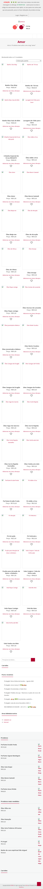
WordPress (21, 887)
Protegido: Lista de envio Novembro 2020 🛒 (17, 703)
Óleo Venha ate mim (31, 464)
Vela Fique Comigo (11, 608)
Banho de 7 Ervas (31, 86)
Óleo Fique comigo (11, 311)
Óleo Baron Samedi (32, 196)
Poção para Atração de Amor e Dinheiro (11, 572)
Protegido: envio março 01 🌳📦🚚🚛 (15, 685)
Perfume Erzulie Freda (11, 501)
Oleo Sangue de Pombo (31, 387)
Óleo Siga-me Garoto (11, 426)
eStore (26, 885)
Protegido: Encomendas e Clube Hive (15, 689)
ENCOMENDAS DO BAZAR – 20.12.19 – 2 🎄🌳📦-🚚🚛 (20, 707)
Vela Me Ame (32, 608)
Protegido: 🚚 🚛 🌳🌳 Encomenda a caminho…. (18, 699)
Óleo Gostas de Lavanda (32, 308)
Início (9, 45)
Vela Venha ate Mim (11, 643)
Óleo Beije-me (11, 234)
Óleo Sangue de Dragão (11, 387)
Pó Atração (11, 536)
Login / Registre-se (21, 15)
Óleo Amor (11, 196)
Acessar (6, 722)
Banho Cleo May (11, 85)
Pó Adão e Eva (31, 501)
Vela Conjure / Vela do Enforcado (32, 572)
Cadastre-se (7, 720)
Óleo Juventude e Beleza (11, 349)
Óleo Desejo (31, 273)
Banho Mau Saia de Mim (11, 121)
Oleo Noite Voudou (32, 346)
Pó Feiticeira (31, 536)
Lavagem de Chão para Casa (31, 122)
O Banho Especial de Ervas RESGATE (11, 157)
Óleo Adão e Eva (32, 158)
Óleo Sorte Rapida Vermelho (11, 465)
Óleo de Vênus (11, 270)
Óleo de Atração (32, 234)
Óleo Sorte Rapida (32, 426)
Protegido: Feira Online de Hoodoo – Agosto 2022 (19, 681)
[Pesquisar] (33, 659)
